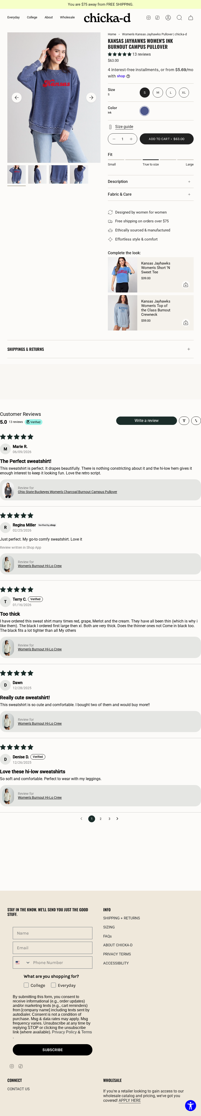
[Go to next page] (119, 818)
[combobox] (22, 962)
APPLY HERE (130, 1100)
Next (91, 97)
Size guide (124, 126)
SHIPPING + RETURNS (121, 918)
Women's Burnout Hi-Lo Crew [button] (40, 566)
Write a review (147, 420)
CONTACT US (18, 1089)
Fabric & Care (120, 194)
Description (118, 181)
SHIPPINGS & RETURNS (25, 349)
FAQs (107, 936)
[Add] (186, 285)
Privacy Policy (64, 1032)
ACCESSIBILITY (116, 963)
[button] (13, 18)
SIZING (109, 927)
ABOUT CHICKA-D (118, 945)
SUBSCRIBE (52, 1049)
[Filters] (184, 421)
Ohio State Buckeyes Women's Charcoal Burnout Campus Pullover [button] (67, 492)
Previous (17, 97)
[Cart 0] (190, 17)
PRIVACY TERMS (117, 954)
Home (112, 34)
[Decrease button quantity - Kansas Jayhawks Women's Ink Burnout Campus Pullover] (114, 138)
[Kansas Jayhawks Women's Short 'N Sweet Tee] (122, 274)
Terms (86, 1032)
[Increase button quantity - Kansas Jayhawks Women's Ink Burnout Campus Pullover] (131, 138)
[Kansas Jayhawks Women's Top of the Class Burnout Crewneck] (122, 312)
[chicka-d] (107, 17)
